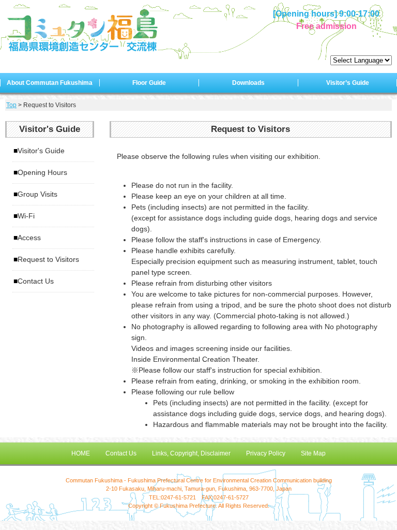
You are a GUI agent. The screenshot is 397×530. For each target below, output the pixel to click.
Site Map (313, 453)
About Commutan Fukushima (50, 82)
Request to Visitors (48, 259)
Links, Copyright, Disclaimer (191, 453)
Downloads (248, 82)
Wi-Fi (26, 216)
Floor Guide (149, 82)
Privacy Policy (265, 453)
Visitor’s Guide (347, 82)
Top (11, 105)
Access (29, 237)
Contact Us (36, 281)
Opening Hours (42, 172)
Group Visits (37, 194)
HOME (80, 453)
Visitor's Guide (41, 150)
